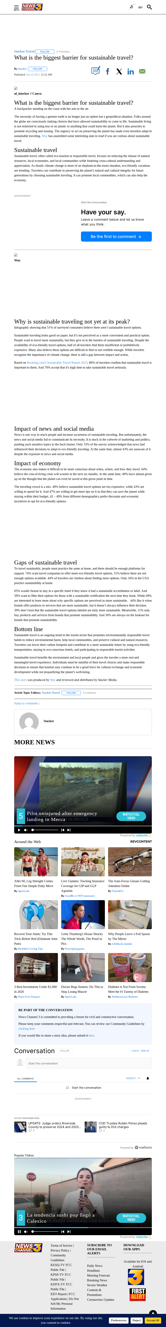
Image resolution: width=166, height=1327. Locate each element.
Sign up (145, 1050)
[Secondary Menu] (19, 7)
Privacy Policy (60, 1250)
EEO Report (59, 1294)
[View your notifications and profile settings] (148, 1078)
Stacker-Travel (51, 692)
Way (45, 136)
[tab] (25, 1078)
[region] (83, 1099)
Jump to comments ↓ (27, 703)
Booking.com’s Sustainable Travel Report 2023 (57, 362)
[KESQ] (36, 7)
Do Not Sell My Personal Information (65, 1303)
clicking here (26, 1028)
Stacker (22, 68)
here (91, 1035)
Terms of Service (61, 1245)
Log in (135, 1050)
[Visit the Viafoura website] (143, 1147)
